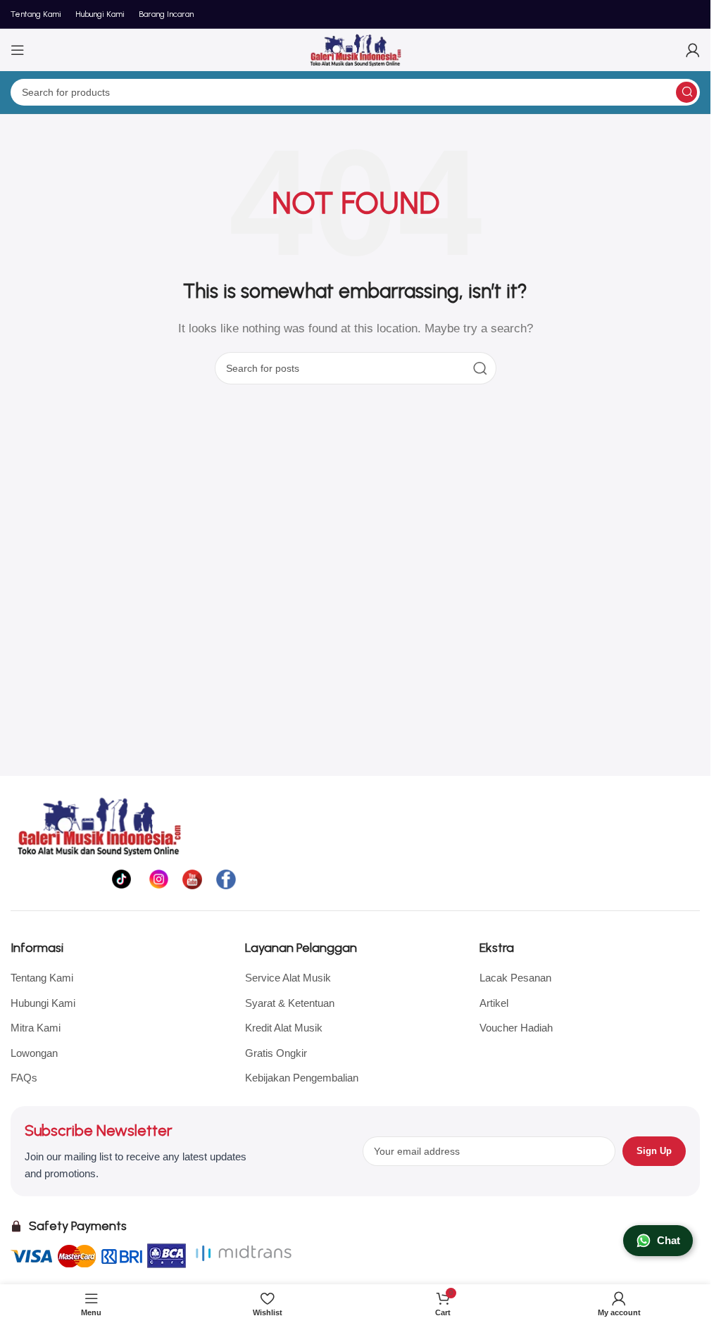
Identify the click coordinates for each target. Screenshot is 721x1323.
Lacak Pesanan (515, 978)
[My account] (693, 50)
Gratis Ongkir (276, 1053)
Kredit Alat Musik (283, 1028)
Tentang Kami (42, 978)
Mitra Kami (36, 1028)
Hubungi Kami (43, 1003)
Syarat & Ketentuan (289, 1003)
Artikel (493, 1003)
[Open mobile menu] (18, 50)
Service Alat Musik (288, 978)
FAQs (24, 1078)
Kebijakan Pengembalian (301, 1078)
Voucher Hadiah (516, 1028)
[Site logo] (355, 49)
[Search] (686, 92)
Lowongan (34, 1053)
